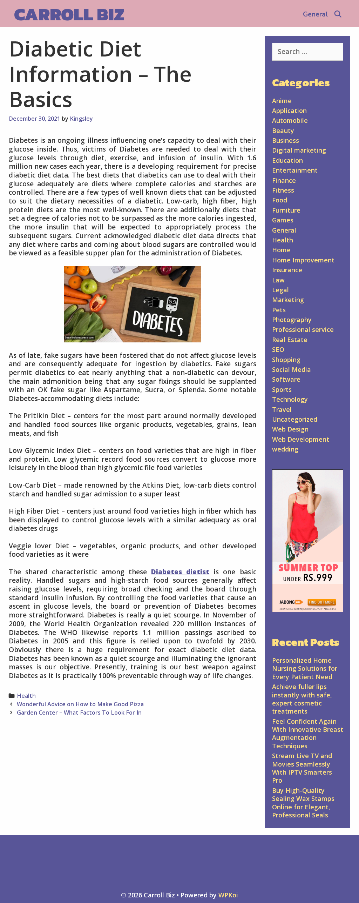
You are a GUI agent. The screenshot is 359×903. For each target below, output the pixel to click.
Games (282, 220)
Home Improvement (303, 260)
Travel (282, 409)
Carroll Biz (69, 14)
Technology (290, 399)
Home (281, 250)
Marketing (288, 299)
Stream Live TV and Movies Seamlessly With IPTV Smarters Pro (302, 767)
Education (287, 160)
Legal (280, 290)
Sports (282, 389)
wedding (285, 449)
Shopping (286, 359)
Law (278, 280)
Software (286, 379)
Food (279, 200)
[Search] (338, 14)
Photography (292, 319)
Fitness (283, 190)
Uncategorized (294, 419)
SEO (278, 349)
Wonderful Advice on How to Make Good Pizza (80, 704)
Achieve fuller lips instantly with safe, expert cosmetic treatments (302, 698)
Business (285, 140)
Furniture (286, 210)
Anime (282, 100)
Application (289, 110)
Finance (284, 180)
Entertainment (295, 170)
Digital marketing (299, 150)
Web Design (290, 429)
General (315, 14)
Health (26, 696)
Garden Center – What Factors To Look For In (79, 712)
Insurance (287, 270)
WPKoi (228, 895)
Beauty (283, 130)
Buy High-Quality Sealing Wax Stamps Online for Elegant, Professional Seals (303, 802)
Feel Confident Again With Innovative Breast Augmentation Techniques (307, 733)
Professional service (303, 329)
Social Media (291, 369)
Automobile (290, 120)
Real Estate (289, 339)
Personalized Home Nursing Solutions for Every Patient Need (304, 668)
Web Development (300, 439)
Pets (279, 310)
